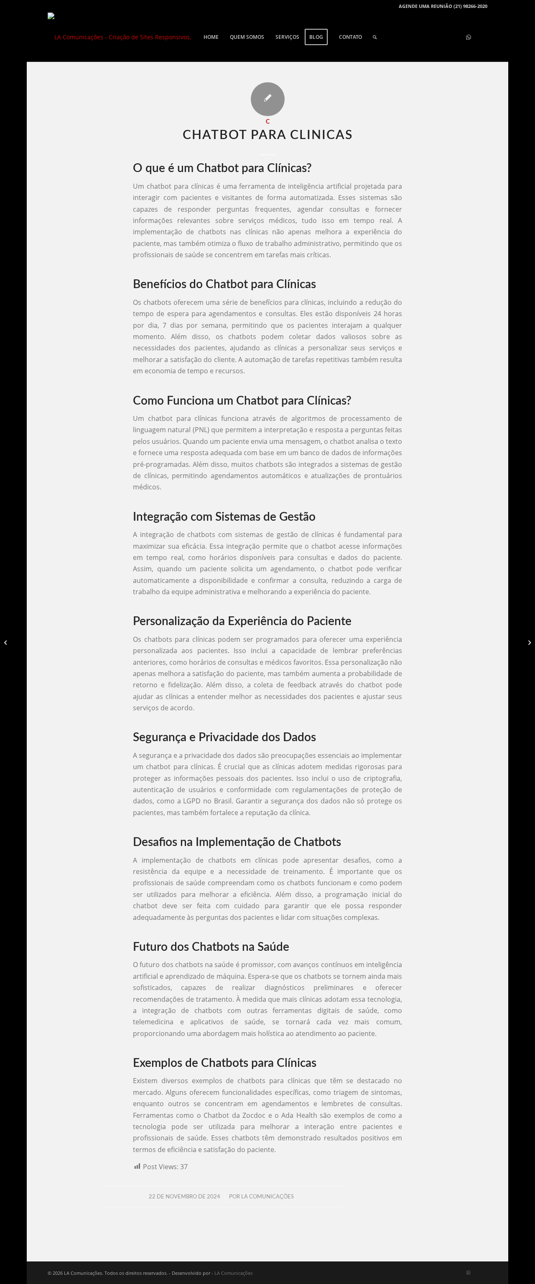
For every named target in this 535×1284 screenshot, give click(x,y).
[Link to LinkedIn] (481, 36)
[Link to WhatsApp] (468, 36)
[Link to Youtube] (418, 36)
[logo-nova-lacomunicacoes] (122, 37)
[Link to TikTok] (456, 36)
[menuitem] (211, 37)
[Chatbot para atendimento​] (6, 642)
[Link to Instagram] (443, 36)
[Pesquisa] (374, 37)
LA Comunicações (267, 1197)
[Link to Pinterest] (431, 36)
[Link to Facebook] (406, 36)
